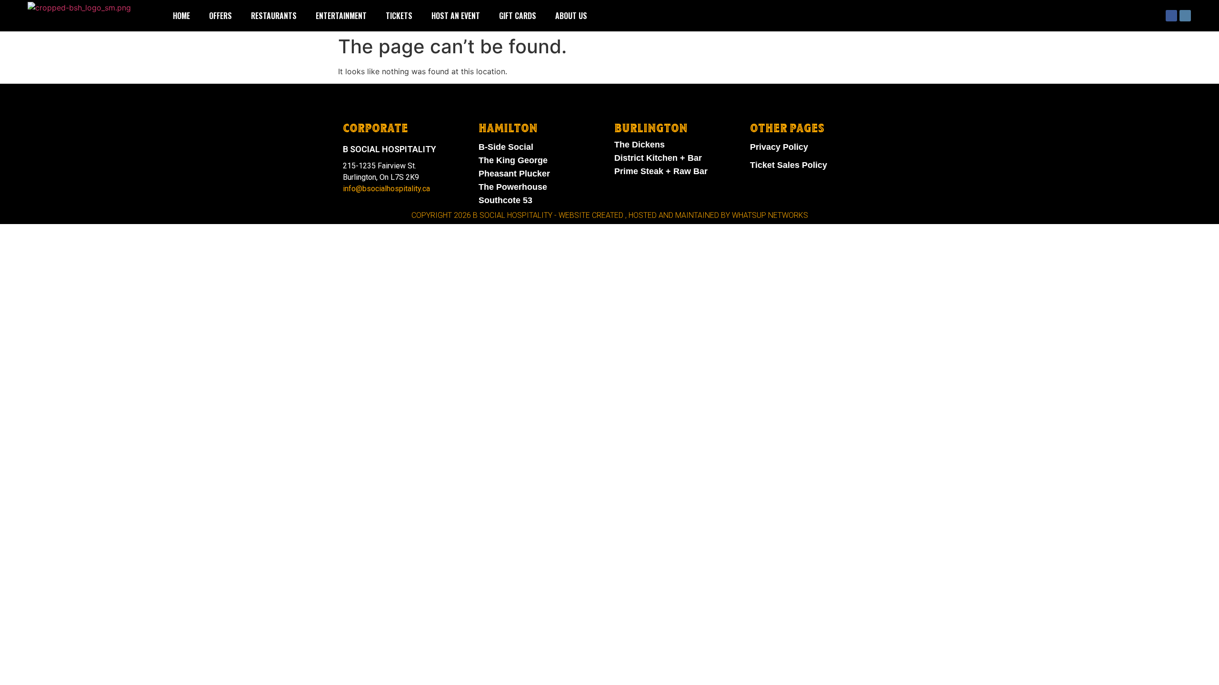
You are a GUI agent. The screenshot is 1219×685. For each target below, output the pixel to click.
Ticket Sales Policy (788, 165)
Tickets (399, 15)
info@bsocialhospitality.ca (386, 188)
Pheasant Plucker (514, 173)
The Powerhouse (513, 187)
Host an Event (455, 15)
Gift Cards (517, 15)
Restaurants (274, 15)
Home (181, 15)
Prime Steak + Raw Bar (661, 171)
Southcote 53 (505, 200)
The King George (513, 160)
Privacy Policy (779, 147)
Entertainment (341, 15)
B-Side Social (506, 147)
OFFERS (220, 15)
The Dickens (639, 144)
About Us (571, 15)
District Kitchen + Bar (658, 158)
